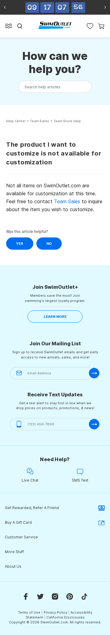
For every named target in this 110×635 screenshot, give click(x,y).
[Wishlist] (90, 26)
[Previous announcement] (5, 7)
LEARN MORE (55, 316)
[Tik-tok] (84, 596)
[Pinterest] (69, 596)
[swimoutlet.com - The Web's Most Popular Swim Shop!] (55, 25)
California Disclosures (65, 617)
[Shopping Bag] (101, 26)
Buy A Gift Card (18, 522)
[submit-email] (94, 373)
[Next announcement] (105, 7)
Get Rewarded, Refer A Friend (32, 507)
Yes (19, 243)
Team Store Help (67, 121)
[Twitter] (40, 596)
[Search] (20, 26)
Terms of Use (29, 612)
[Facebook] (25, 596)
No (49, 243)
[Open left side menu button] (8, 26)
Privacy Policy (55, 612)
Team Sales (39, 121)
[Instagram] (55, 596)
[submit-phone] (94, 424)
